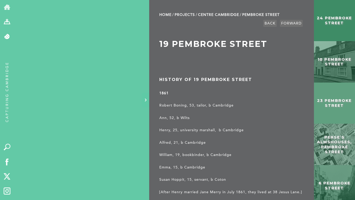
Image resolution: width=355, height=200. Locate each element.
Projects (185, 14)
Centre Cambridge (218, 14)
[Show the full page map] (7, 22)
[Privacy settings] (7, 36)
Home (165, 14)
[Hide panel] (145, 100)
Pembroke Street (261, 14)
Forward (291, 23)
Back (270, 23)
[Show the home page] (7, 7)
